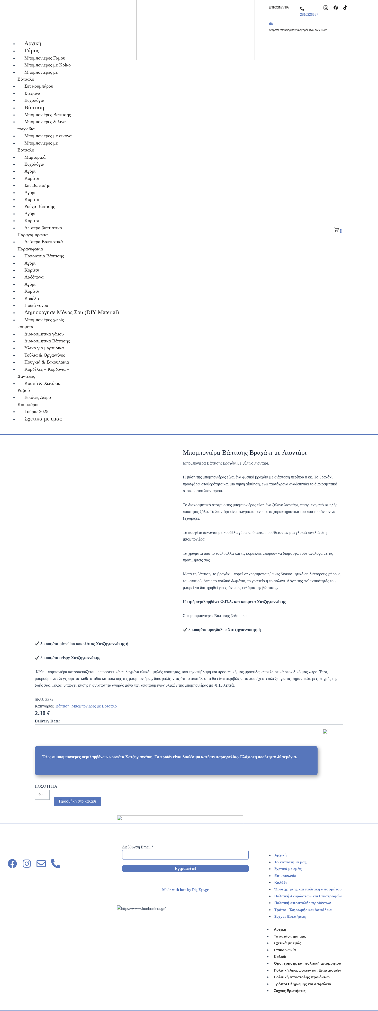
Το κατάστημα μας (290, 862)
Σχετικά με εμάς (288, 869)
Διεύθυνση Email (138, 847)
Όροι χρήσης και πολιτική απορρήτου (307, 889)
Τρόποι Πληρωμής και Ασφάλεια (303, 910)
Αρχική (280, 855)
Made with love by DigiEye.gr (185, 890)
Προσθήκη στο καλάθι (77, 801)
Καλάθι (280, 882)
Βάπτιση (62, 706)
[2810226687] (302, 9)
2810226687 (309, 14)
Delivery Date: (47, 721)
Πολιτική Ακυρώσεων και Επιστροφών (308, 896)
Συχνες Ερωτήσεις (290, 916)
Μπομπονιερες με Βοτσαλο (94, 706)
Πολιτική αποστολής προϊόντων (302, 903)
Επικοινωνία (285, 876)
